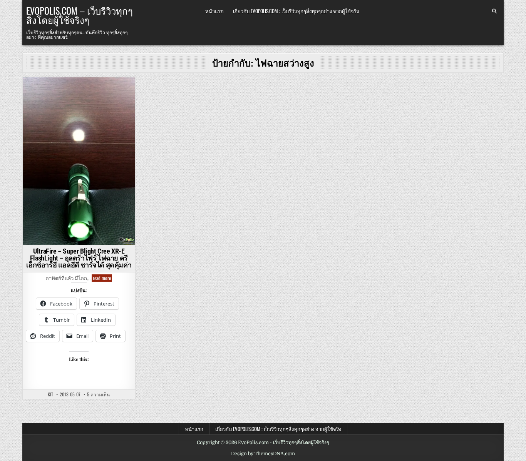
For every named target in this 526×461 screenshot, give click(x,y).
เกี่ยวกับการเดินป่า (105, 98)
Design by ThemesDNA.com (263, 453)
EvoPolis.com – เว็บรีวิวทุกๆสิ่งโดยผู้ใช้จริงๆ (79, 15)
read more (102, 278)
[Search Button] (494, 11)
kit (50, 394)
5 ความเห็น (98, 394)
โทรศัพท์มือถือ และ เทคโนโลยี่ (79, 114)
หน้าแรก (214, 11)
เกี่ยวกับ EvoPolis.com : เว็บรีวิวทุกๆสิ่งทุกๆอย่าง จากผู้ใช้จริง (296, 11)
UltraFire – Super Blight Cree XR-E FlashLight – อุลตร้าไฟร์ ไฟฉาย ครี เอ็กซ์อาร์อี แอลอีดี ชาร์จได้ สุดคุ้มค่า (78, 258)
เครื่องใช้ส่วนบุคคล (77, 107)
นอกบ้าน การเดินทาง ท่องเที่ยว (78, 90)
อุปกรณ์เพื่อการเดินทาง (55, 98)
